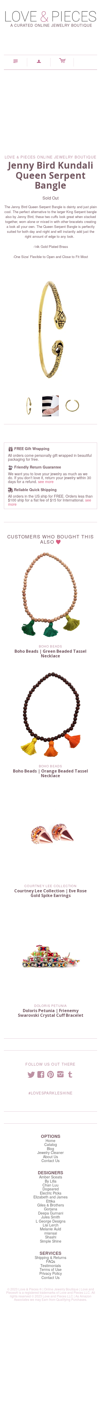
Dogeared (50, 1188)
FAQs (50, 1261)
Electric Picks (50, 1193)
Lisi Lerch (51, 1225)
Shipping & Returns (50, 1257)
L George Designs (51, 1221)
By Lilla (50, 1181)
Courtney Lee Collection (50, 885)
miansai (50, 1233)
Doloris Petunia (50, 1005)
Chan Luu (50, 1185)
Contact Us (50, 1160)
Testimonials (50, 1265)
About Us (50, 1156)
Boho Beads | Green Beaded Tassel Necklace (50, 653)
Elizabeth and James (50, 1196)
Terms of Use (51, 1269)
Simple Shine (50, 1241)
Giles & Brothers (50, 1205)
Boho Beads (50, 646)
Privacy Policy (50, 1273)
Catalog (50, 1144)
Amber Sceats (50, 1176)
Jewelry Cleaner (50, 1152)
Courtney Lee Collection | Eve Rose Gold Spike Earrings (50, 893)
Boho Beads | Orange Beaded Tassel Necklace (50, 773)
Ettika (50, 1201)
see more (46, 481)
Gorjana (50, 1208)
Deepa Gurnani (50, 1213)
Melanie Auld (50, 1228)
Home (50, 1140)
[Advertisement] (50, 108)
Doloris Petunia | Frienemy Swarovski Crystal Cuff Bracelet (50, 1013)
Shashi (50, 1236)
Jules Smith (50, 1216)
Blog (50, 1148)
